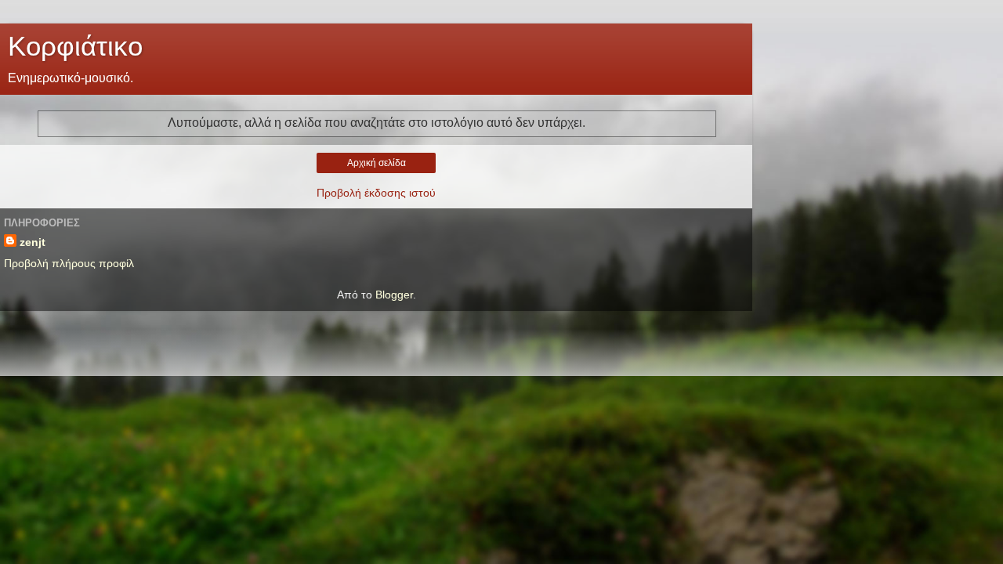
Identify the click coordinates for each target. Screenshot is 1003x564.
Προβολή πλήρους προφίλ (69, 263)
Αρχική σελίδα (376, 162)
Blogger (394, 294)
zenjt (32, 242)
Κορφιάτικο (75, 46)
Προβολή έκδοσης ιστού (376, 192)
